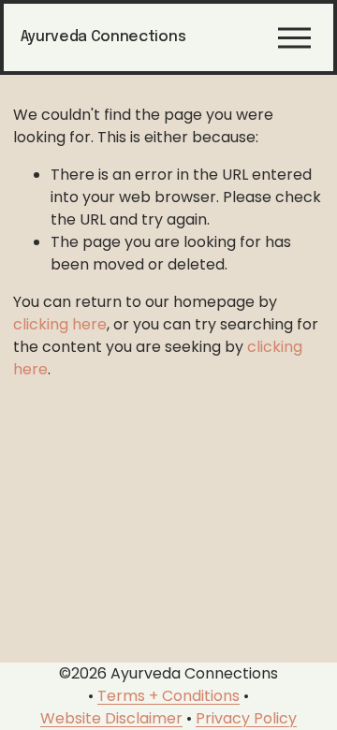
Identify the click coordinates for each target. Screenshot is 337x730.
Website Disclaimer (111, 718)
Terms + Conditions (168, 696)
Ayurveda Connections (103, 37)
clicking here (60, 324)
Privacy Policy (246, 718)
